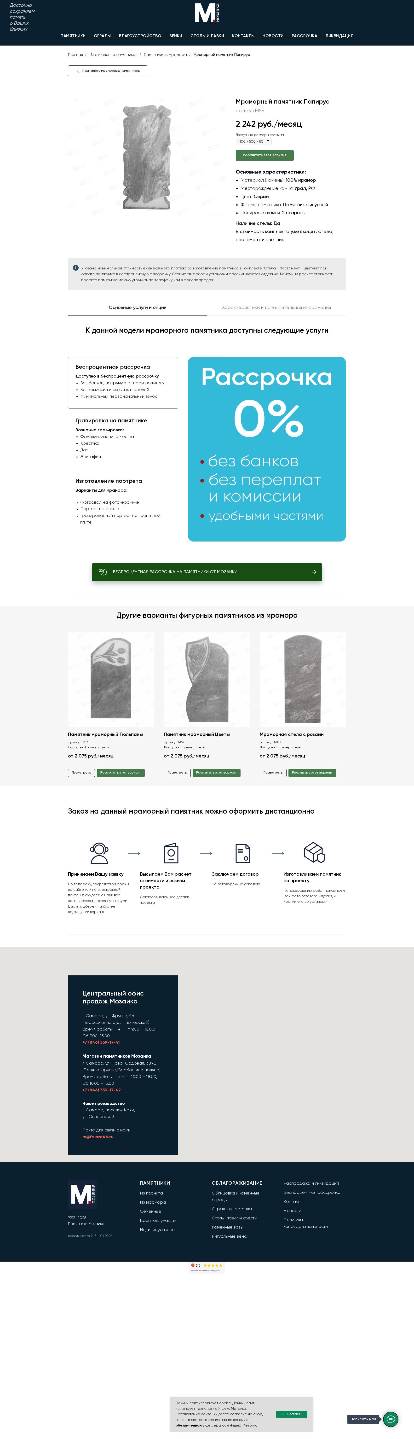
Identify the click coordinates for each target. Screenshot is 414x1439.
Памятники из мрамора (165, 55)
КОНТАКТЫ (243, 36)
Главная (75, 55)
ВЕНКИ (175, 36)
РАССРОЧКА (304, 36)
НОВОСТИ (273, 36)
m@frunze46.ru (97, 1137)
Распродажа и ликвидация (311, 1183)
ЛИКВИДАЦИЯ (339, 36)
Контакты (293, 1202)
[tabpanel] (207, 437)
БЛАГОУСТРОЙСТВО (140, 36)
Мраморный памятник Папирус (222, 55)
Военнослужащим (158, 1220)
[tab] (122, 382)
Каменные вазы (227, 1227)
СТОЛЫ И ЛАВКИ (207, 36)
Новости (292, 1211)
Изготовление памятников (113, 55)
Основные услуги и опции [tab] (138, 307)
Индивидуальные (157, 1230)
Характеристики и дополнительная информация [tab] (276, 307)
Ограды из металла (232, 1209)
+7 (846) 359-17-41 (101, 1042)
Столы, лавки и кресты (234, 1218)
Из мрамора (153, 1202)
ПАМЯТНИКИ (73, 36)
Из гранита (151, 1193)
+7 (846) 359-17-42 (101, 1090)
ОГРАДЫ (102, 36)
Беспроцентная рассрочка (312, 1192)
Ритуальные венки (230, 1236)
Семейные (150, 1211)
